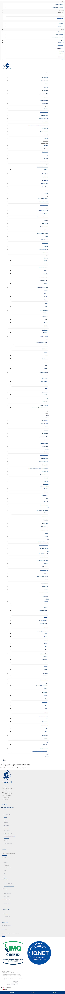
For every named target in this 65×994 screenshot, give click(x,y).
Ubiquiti (46, 158)
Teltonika (45, 273)
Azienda (46, 74)
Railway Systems (44, 239)
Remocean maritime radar (42, 216)
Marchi (47, 255)
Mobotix (46, 148)
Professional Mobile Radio (42, 233)
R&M (46, 303)
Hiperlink (46, 108)
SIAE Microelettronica (43, 277)
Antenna (46, 138)
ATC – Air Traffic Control (43, 210)
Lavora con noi (45, 103)
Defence (46, 230)
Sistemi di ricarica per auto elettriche (39, 407)
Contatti (46, 413)
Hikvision (46, 145)
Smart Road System (44, 213)
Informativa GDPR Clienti (12, 984)
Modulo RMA (60, 26)
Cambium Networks (43, 267)
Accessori (46, 135)
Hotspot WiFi (45, 121)
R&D (47, 208)
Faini (46, 388)
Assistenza (62, 20)
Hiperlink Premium (44, 112)
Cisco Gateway (45, 180)
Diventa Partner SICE (44, 93)
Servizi (46, 83)
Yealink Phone (45, 173)
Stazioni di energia (44, 131)
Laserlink (46, 246)
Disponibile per (5, 925)
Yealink (45, 352)
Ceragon (45, 270)
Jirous (46, 384)
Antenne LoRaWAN (44, 205)
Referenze (46, 87)
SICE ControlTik (45, 128)
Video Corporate (44, 80)
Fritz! (46, 306)
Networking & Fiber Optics (42, 287)
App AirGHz (61, 10)
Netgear (45, 299)
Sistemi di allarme (44, 336)
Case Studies (61, 1)
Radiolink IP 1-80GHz (43, 118)
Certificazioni (45, 90)
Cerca (4, 760)
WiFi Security (45, 252)
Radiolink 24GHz (44, 115)
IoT (47, 196)
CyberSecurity (45, 330)
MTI (46, 375)
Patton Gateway (44, 183)
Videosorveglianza (44, 143)
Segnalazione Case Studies (58, 7)
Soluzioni (46, 97)
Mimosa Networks (43, 280)
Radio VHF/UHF (45, 392)
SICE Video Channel (44, 100)
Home (47, 72)
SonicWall (45, 332)
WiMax (46, 236)
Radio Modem (45, 223)
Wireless (46, 106)
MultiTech (45, 401)
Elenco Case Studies (59, 4)
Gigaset (46, 193)
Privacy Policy (15, 981)
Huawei (45, 290)
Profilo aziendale (44, 77)
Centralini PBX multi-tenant (42, 167)
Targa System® (45, 152)
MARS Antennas (44, 381)
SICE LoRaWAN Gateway (43, 198)
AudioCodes (45, 177)
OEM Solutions (45, 243)
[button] (3, 759)
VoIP (47, 164)
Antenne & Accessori (43, 372)
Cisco (46, 355)
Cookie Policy (15, 983)
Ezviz (47, 155)
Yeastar (45, 169)
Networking (45, 141)
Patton (46, 362)
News (62, 29)
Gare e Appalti (60, 18)
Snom (46, 190)
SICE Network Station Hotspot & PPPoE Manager (38, 125)
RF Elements (44, 378)
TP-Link (45, 283)
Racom (45, 394)
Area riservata (61, 12)
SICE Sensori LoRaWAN (43, 201)
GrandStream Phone (44, 186)
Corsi (47, 411)
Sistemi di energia (44, 405)
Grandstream (44, 358)
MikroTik (45, 263)
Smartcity (46, 220)
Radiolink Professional (43, 249)
